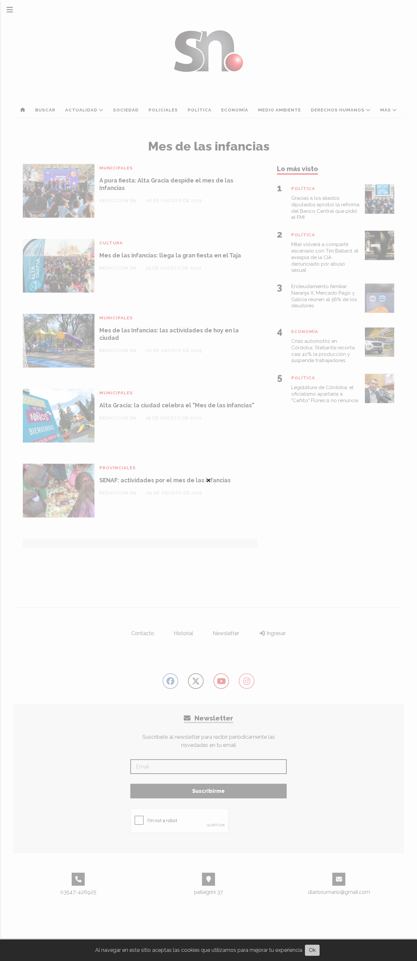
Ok (312, 950)
